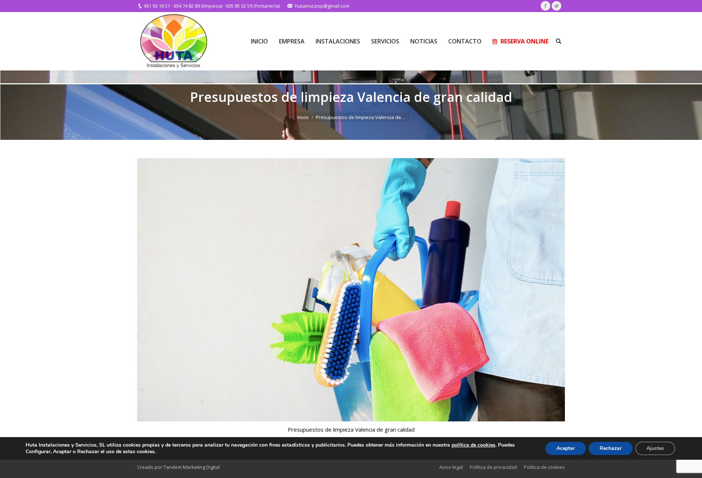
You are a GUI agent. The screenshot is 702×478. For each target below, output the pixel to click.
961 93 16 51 (157, 6)
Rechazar (611, 448)
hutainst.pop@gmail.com (322, 6)
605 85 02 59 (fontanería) (253, 6)
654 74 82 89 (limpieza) (198, 6)
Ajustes (655, 448)
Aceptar (565, 448)
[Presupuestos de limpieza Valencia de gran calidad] (351, 289)
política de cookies (473, 444)
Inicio (303, 117)
